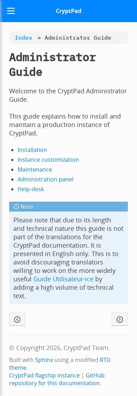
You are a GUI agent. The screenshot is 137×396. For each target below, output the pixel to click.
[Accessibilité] (17, 319)
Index (23, 37)
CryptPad (68, 11)
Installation (32, 150)
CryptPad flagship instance (44, 375)
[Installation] (120, 319)
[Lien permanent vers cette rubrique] (53, 72)
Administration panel (45, 179)
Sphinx (44, 360)
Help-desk (31, 189)
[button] (11, 11)
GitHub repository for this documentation (57, 379)
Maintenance (35, 169)
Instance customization (48, 159)
